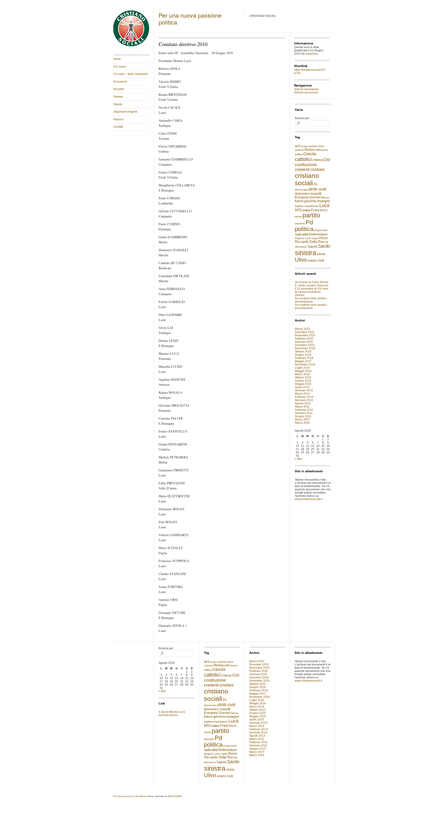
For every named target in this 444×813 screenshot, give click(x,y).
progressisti (320, 230)
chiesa (317, 160)
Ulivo (301, 260)
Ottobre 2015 (303, 377)
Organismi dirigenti (125, 111)
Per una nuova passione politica (190, 18)
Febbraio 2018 (304, 358)
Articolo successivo (306, 92)
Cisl (326, 159)
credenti (302, 169)
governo (310, 201)
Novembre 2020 (305, 335)
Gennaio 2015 (304, 390)
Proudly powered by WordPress (130, 796)
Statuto (117, 104)
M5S (298, 210)
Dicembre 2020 (304, 332)
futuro (299, 201)
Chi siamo (119, 66)
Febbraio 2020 (304, 338)
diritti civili (317, 189)
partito (311, 215)
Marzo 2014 (302, 393)
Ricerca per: (302, 118)
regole (314, 238)
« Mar (298, 459)
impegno (323, 201)
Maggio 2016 (303, 371)
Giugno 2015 (303, 380)
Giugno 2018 (303, 354)
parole (298, 216)
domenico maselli (308, 193)
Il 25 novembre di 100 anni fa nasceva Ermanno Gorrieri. (311, 292)
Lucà (324, 205)
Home (117, 59)
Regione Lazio (303, 238)
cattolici (303, 159)
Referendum (318, 234)
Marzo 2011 (302, 406)
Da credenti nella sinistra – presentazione (311, 300)
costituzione (306, 164)
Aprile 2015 (302, 387)
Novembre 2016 (305, 364)
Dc (316, 184)
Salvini (312, 246)
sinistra (305, 253)
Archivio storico (168, 715)
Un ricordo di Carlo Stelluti (311, 282)
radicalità (301, 234)
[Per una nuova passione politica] (131, 45)
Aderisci (118, 119)
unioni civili (316, 260)
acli (297, 146)
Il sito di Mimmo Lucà (172, 712)
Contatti (118, 126)
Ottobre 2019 (303, 351)
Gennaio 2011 (304, 413)
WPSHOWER (175, 796)
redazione (311, 53)
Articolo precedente (306, 89)
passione (300, 223)
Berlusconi (313, 149)
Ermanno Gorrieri (308, 197)
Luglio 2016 (302, 367)
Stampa (118, 96)
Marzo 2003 (302, 422)
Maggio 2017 (303, 361)
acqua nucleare (309, 146)
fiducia (325, 197)
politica (304, 229)
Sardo (324, 246)
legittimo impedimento (307, 206)
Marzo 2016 (302, 374)
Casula (309, 153)
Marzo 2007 (302, 419)
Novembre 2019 (305, 348)
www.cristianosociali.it (308, 499)
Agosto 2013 (303, 403)
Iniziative (118, 89)
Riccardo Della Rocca (311, 242)
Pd (309, 222)
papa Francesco (315, 210)
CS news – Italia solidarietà (130, 74)
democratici (301, 189)
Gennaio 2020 (304, 341)
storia (321, 254)
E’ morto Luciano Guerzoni (311, 285)
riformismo (301, 246)
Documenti (120, 81)
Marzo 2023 (302, 329)
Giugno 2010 (303, 416)
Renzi (323, 238)
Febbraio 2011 (304, 409)
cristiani (317, 169)
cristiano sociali (307, 179)
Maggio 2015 (303, 384)
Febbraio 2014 (304, 397)
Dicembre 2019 (304, 345)
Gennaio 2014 (304, 400)
